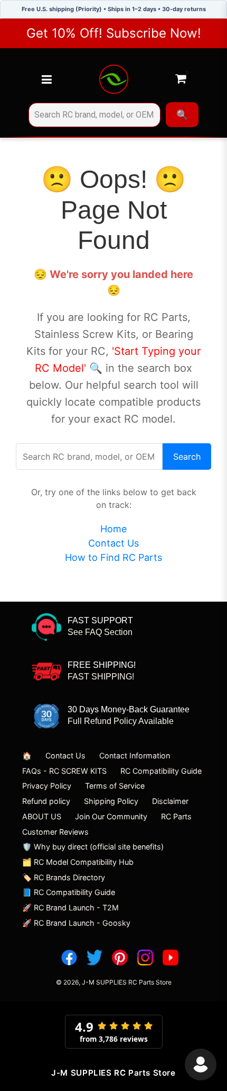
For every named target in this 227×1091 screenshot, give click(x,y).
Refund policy (46, 801)
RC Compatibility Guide (161, 770)
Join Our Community (111, 816)
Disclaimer (170, 801)
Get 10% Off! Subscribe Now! (113, 33)
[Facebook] (69, 957)
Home (113, 528)
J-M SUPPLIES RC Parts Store (127, 982)
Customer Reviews (55, 831)
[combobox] (94, 115)
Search (187, 456)
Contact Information (134, 755)
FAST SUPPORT (100, 620)
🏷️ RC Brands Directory (63, 877)
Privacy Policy (46, 785)
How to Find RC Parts (113, 557)
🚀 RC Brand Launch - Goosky (76, 922)
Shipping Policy (111, 801)
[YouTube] (170, 957)
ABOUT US (41, 816)
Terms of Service (115, 785)
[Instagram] (145, 957)
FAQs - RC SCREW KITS (64, 770)
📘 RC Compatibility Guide (68, 892)
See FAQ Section (100, 632)
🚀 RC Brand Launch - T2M (70, 907)
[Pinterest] (120, 957)
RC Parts (176, 816)
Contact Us (113, 543)
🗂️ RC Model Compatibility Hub (78, 861)
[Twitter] (94, 957)
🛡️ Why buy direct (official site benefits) (93, 846)
